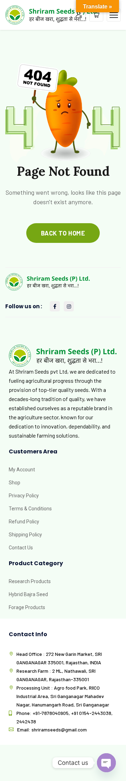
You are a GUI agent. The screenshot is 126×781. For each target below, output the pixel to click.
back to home (63, 233)
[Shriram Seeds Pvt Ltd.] (52, 14)
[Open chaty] (106, 762)
